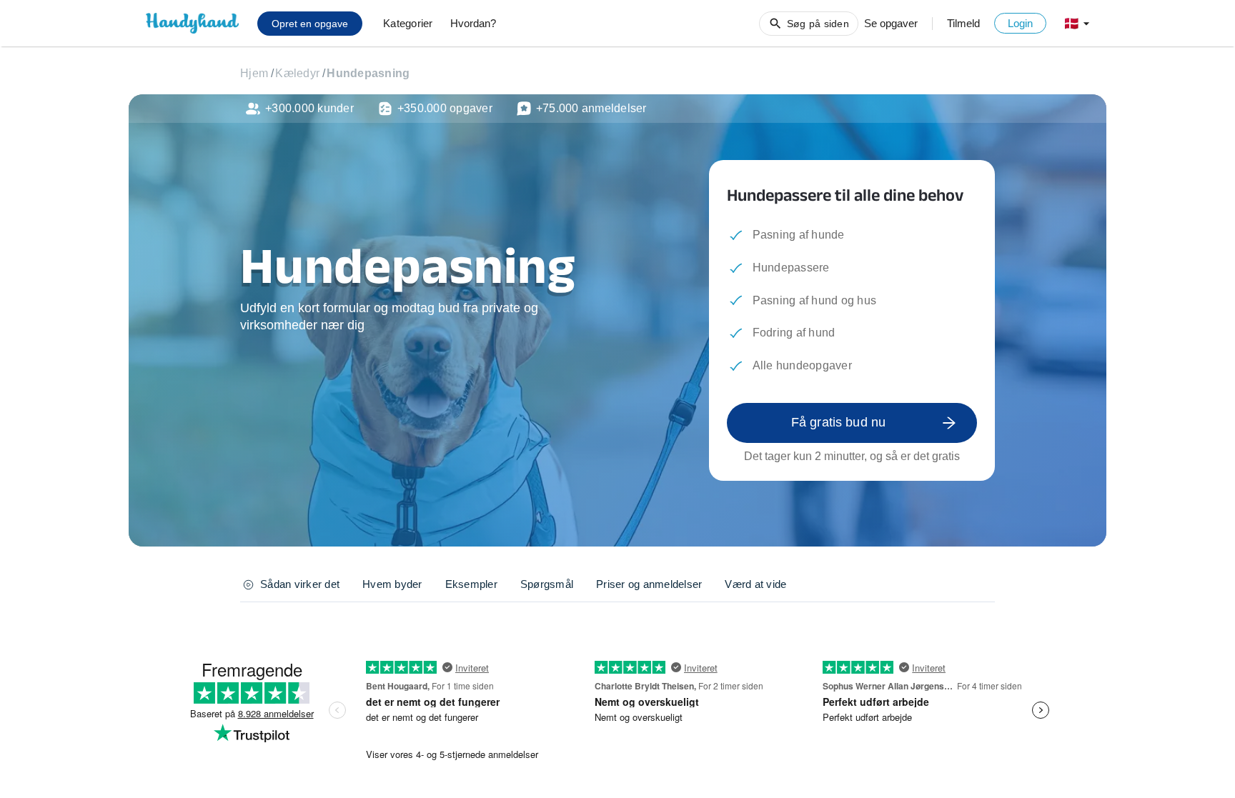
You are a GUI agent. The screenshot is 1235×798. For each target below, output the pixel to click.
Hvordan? (473, 23)
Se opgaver (891, 23)
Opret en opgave (310, 23)
